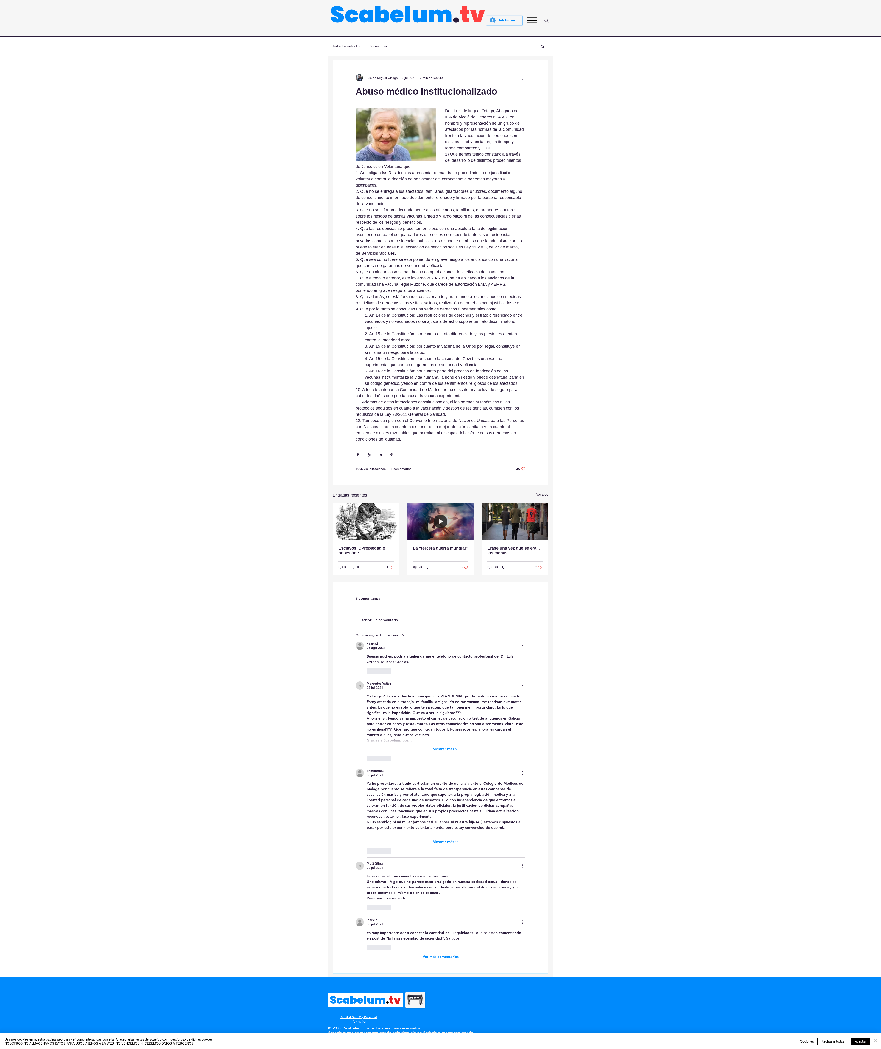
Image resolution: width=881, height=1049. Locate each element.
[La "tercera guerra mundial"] (440, 521)
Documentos (378, 46)
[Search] (546, 20)
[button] (542, 46)
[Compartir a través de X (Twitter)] (369, 454)
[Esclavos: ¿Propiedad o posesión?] (366, 521)
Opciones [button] (807, 1041)
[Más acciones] (522, 78)
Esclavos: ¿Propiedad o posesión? (361, 550)
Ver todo (542, 494)
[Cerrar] (875, 1041)
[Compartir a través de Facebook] (358, 454)
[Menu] (532, 20)
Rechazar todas (832, 1041)
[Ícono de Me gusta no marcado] (370, 671)
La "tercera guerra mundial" (440, 548)
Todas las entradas (346, 46)
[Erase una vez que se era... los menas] (515, 521)
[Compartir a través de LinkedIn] (380, 454)
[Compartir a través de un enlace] (391, 454)
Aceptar (860, 1041)
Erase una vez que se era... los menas (513, 550)
